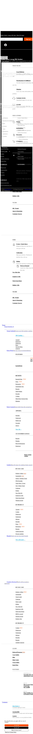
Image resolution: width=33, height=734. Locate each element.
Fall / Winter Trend (20, 485)
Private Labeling (20, 534)
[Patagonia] (29, 575)
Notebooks (18, 516)
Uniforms (18, 488)
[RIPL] (29, 579)
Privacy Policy (28, 189)
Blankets (18, 401)
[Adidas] (29, 562)
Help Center (16, 660)
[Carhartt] (29, 553)
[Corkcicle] (19, 570)
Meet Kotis (3, 167)
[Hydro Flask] (19, 553)
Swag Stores (4, 126)
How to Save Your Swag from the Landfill (28, 686)
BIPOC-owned (19, 614)
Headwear (18, 446)
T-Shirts (17, 396)
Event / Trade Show (22, 118)
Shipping (18, 89)
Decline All (16, 727)
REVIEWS (18, 375)
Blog (14, 657)
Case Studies (16, 654)
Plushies (18, 441)
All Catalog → (20, 335)
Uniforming (19, 252)
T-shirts (17, 512)
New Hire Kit (19, 493)
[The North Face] (19, 549)
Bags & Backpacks (20, 443)
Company (5, 702)
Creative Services (5, 158)
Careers (15, 716)
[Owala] (19, 545)
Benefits (3, 175)
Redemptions (5, 131)
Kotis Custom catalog (27, 455)
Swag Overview (9, 326)
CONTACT (4, 180)
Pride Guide (18, 601)
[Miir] (19, 557)
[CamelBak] (19, 566)
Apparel (17, 509)
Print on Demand (24, 265)
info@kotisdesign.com (6, 185)
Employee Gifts (16, 187)
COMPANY (4, 164)
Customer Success (17, 214)
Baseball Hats (19, 379)
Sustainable (20, 476)
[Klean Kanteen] (29, 549)
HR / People (16, 208)
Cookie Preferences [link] (5, 190)
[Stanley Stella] (19, 579)
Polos (17, 381)
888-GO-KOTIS (5, 183)
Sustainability (16, 712)
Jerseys (17, 425)
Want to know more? (16, 730)
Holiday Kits (19, 619)
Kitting (18, 261)
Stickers (17, 519)
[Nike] (19, 575)
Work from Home (17, 191)
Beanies (17, 389)
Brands (2, 156)
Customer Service (21, 98)
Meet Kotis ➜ (16, 706)
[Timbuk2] (19, 562)
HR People (21, 136)
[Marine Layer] (29, 545)
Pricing (3, 129)
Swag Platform (20, 72)
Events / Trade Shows (22, 244)
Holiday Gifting (21, 473)
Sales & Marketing (17, 211)
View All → (18, 429)
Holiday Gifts (16, 196)
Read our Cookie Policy (10, 732)
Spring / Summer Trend (21, 478)
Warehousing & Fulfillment (23, 80)
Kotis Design (8, 189)
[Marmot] (29, 557)
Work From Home (22, 132)
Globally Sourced (20, 642)
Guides (2, 154)
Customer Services (23, 141)
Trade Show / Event (20, 483)
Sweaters (18, 423)
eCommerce (5, 133)
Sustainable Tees (20, 386)
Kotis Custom (4, 151)
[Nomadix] (29, 570)
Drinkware (18, 514)
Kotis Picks (15, 665)
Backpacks (18, 384)
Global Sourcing (20, 531)
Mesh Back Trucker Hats (22, 398)
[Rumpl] (29, 566)
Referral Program (19, 652)
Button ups (18, 420)
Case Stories (21, 151)
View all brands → (20, 539)
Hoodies (18, 394)
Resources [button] (5, 644)
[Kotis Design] (10, 54)
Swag (3, 325)
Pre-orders (4, 136)
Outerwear (18, 418)
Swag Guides (16, 662)
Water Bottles (19, 391)
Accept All (16, 725)
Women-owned (19, 500)
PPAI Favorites (19, 481)
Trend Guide (19, 597)
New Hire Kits (16, 183)
